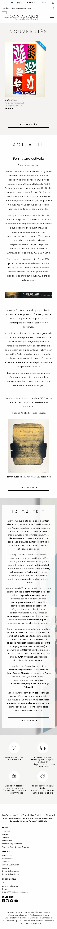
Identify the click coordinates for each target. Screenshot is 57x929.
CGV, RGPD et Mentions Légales (15, 892)
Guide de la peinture (10, 874)
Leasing (5, 868)
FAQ (3, 883)
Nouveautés (7, 840)
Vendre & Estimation (10, 865)
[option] (28, 80)
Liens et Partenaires (10, 886)
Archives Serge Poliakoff (12, 844)
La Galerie (6, 831)
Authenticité (7, 855)
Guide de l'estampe (10, 871)
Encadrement (8, 858)
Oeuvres (5, 837)
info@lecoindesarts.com (38, 915)
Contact (5, 889)
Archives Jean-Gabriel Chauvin (15, 847)
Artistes (5, 834)
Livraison (6, 862)
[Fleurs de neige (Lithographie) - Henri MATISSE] (25, 69)
